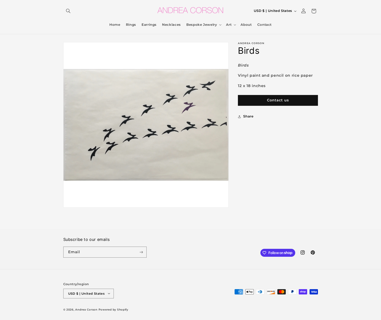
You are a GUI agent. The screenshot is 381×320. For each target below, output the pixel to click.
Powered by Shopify (113, 309)
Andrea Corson (86, 309)
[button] (68, 11)
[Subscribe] (141, 252)
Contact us (278, 100)
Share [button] (248, 116)
